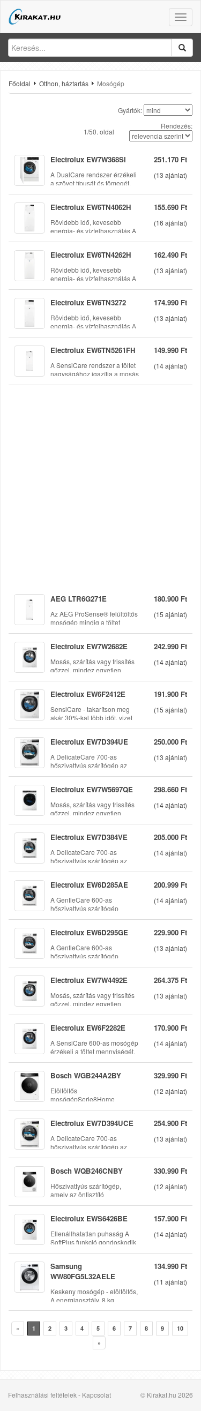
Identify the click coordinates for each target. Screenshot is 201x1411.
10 (180, 1328)
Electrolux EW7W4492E (89, 980)
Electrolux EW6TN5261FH (93, 350)
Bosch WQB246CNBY (86, 1171)
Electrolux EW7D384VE (89, 837)
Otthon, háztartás (63, 83)
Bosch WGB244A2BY (85, 1075)
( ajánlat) (170, 174)
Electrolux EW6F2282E (87, 1028)
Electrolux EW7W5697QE (91, 789)
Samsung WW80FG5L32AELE (82, 1271)
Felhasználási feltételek (42, 1394)
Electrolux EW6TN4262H (90, 255)
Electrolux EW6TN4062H (90, 207)
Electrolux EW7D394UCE (91, 1123)
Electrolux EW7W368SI (88, 159)
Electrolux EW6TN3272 (88, 302)
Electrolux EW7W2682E (89, 646)
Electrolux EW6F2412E (87, 694)
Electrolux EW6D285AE (89, 885)
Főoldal (20, 83)
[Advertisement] (100, 485)
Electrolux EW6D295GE (89, 932)
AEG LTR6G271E (78, 599)
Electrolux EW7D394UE (89, 742)
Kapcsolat (96, 1394)
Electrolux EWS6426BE (89, 1218)
